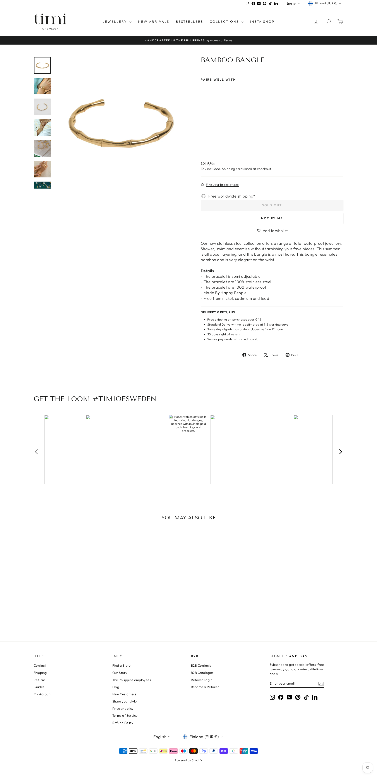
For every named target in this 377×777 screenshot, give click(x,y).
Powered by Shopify (188, 760)
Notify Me (272, 218)
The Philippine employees (131, 680)
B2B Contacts (201, 665)
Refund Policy (123, 723)
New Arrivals (153, 21)
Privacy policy (123, 708)
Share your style (124, 701)
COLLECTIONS (225, 21)
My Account (43, 694)
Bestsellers (189, 21)
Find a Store (121, 665)
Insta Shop (262, 21)
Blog (115, 687)
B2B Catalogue (202, 673)
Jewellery (115, 21)
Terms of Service (125, 715)
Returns (39, 680)
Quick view (70, 600)
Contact (40, 665)
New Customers (124, 694)
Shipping (228, 169)
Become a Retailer (205, 687)
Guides (39, 687)
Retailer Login (201, 680)
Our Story (119, 673)
